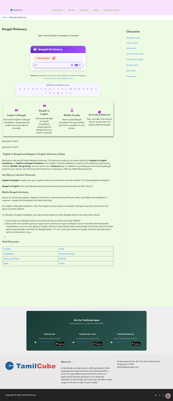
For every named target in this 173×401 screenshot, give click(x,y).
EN (76, 65)
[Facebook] (159, 395)
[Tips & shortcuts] (53, 58)
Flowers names (132, 43)
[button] (64, 10)
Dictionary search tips (49, 78)
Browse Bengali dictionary (65, 78)
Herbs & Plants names (134, 59)
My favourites (43, 58)
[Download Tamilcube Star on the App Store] (44, 344)
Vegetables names (133, 38)
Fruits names (131, 48)
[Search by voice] (72, 65)
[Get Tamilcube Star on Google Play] (60, 344)
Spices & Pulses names (135, 54)
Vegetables (9, 254)
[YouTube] (156, 395)
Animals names (132, 65)
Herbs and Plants (11, 258)
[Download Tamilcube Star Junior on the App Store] (82, 344)
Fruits (61, 249)
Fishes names (131, 76)
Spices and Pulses (67, 254)
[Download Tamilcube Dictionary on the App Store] (120, 344)
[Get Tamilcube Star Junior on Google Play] (98, 344)
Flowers (7, 249)
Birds (6, 263)
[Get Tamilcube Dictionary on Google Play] (136, 344)
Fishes (62, 263)
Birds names (131, 71)
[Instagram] (163, 395)
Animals (62, 258)
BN (80, 65)
